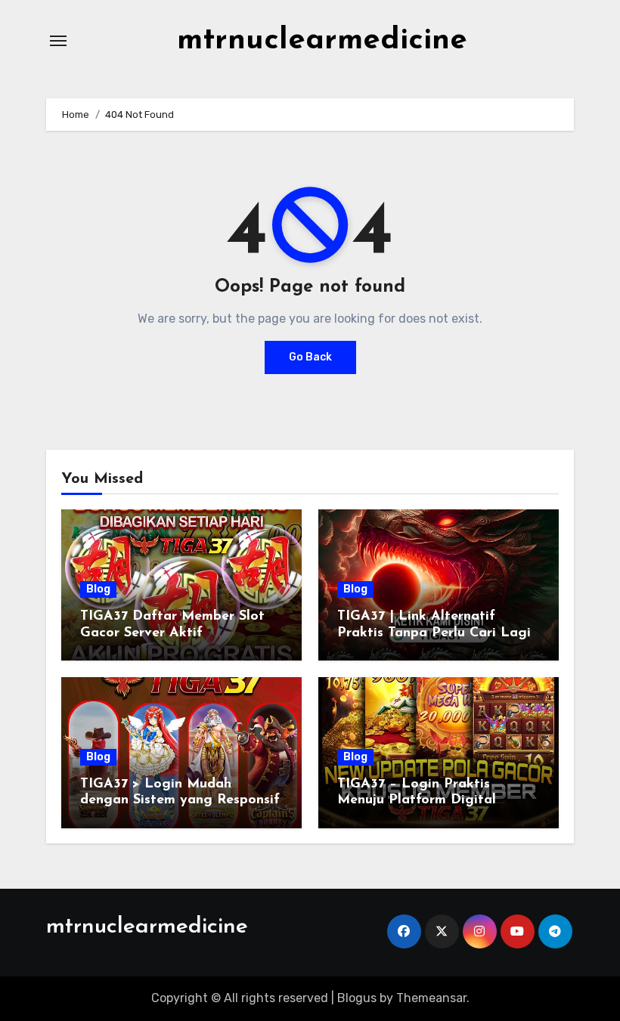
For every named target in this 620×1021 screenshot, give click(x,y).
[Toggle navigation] (58, 41)
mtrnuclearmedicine (322, 41)
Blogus (357, 998)
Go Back (310, 357)
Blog (98, 589)
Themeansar (431, 998)
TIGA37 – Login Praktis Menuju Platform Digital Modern (416, 801)
